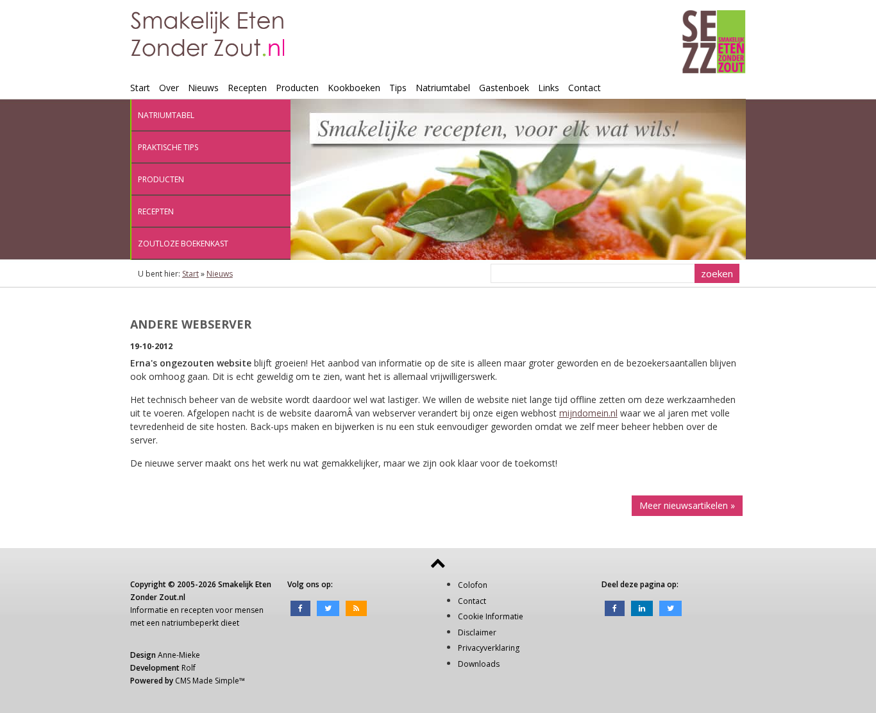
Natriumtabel (443, 88)
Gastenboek (504, 88)
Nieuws (203, 88)
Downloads (479, 663)
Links (548, 88)
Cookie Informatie (490, 616)
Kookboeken (354, 88)
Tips (398, 88)
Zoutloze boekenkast (183, 243)
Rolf (188, 667)
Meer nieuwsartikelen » (687, 505)
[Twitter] (328, 607)
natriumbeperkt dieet (200, 622)
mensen (249, 610)
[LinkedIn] (642, 607)
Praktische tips (168, 147)
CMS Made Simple (207, 680)
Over (169, 88)
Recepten (247, 88)
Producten (297, 88)
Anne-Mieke (179, 654)
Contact (584, 88)
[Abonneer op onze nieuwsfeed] (356, 607)
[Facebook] (300, 607)
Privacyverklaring (488, 647)
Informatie (149, 610)
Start (140, 88)
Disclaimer (477, 632)
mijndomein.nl (588, 413)
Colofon (472, 585)
